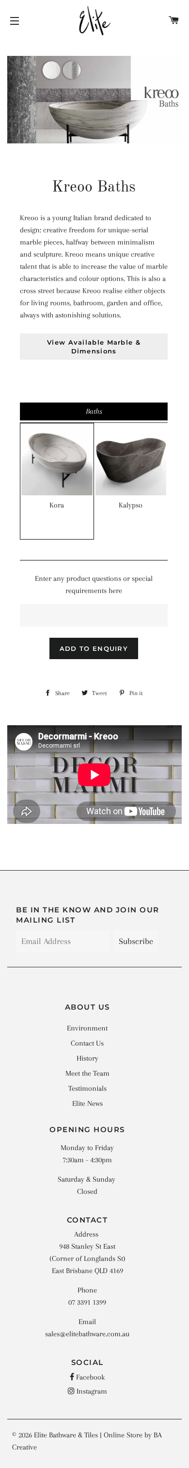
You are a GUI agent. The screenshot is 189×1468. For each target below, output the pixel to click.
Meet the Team (87, 1073)
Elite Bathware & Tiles (66, 1435)
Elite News (87, 1103)
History (87, 1058)
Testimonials (87, 1088)
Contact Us (87, 1043)
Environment (87, 1028)
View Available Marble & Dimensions (94, 346)
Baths (94, 411)
